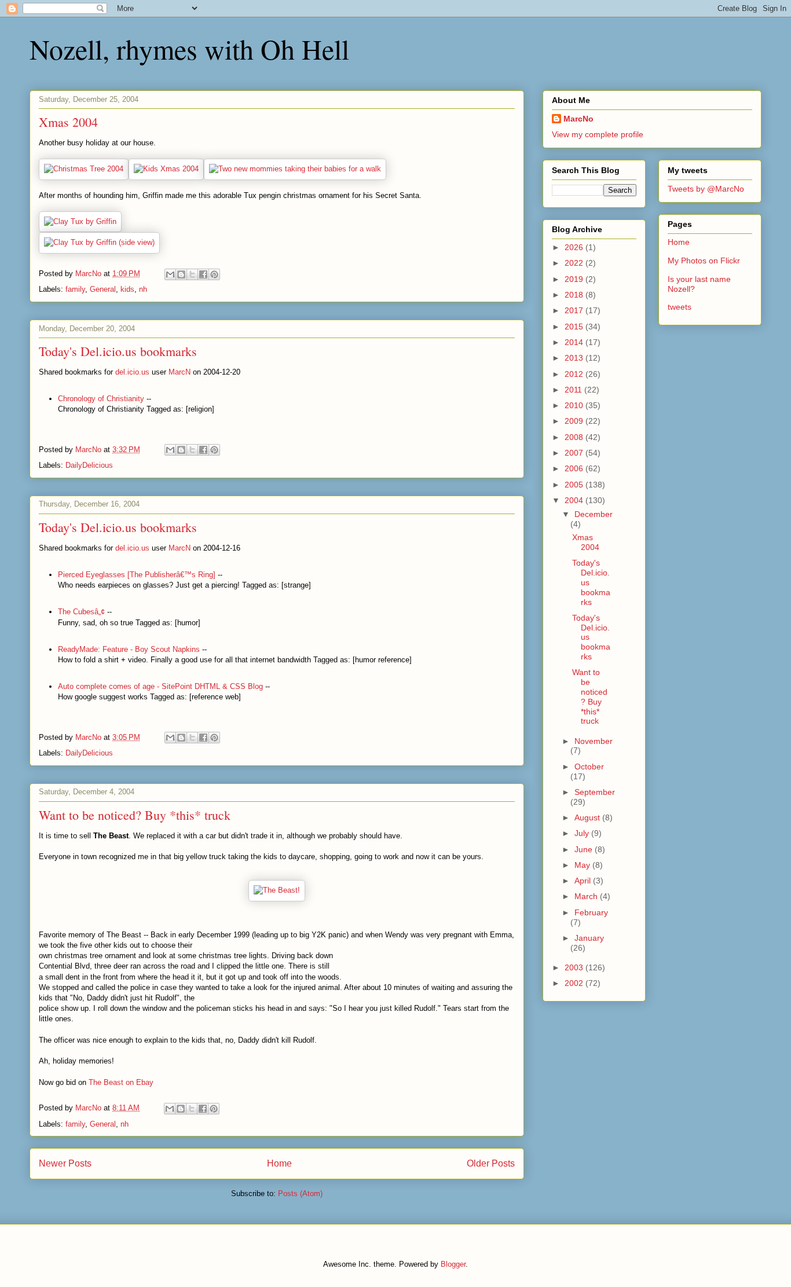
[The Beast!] (276, 890)
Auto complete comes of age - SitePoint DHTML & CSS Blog (160, 686)
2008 (575, 437)
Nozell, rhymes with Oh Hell (189, 48)
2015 (575, 326)
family (75, 289)
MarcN (180, 372)
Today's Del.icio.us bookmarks (118, 351)
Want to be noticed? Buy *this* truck (134, 814)
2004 (575, 500)
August (588, 817)
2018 (575, 294)
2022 (575, 262)
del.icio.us (132, 372)
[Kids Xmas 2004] (166, 168)
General (103, 289)
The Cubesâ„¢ (81, 611)
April (583, 880)
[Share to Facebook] (203, 274)
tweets (679, 306)
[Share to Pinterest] (214, 274)
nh (143, 289)
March (587, 896)
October (589, 766)
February (591, 912)
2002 (575, 983)
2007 (575, 452)
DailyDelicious (89, 465)
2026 (575, 247)
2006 (575, 468)
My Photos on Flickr (704, 260)
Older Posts (491, 1163)
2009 (575, 421)
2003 (575, 967)
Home (279, 1163)
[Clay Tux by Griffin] (80, 221)
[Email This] (170, 274)
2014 (575, 342)
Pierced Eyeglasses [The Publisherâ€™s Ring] (136, 574)
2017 (575, 310)
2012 (575, 374)
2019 (575, 279)
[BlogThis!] (181, 274)
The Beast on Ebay (121, 1082)
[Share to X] (192, 274)
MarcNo (578, 118)
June (584, 849)
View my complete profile (597, 134)
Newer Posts (65, 1163)
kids (127, 289)
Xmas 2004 (68, 121)
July (582, 833)
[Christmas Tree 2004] (84, 168)
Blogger (453, 1264)
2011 (574, 389)
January (589, 938)
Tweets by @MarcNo (706, 188)
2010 (575, 405)
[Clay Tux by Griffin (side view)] (99, 242)
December (593, 514)
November (593, 741)
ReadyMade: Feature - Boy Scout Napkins (129, 649)
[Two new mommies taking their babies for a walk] (295, 168)
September (594, 792)
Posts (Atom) (300, 1193)
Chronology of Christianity (101, 398)
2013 (575, 357)
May (583, 865)
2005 (575, 484)
